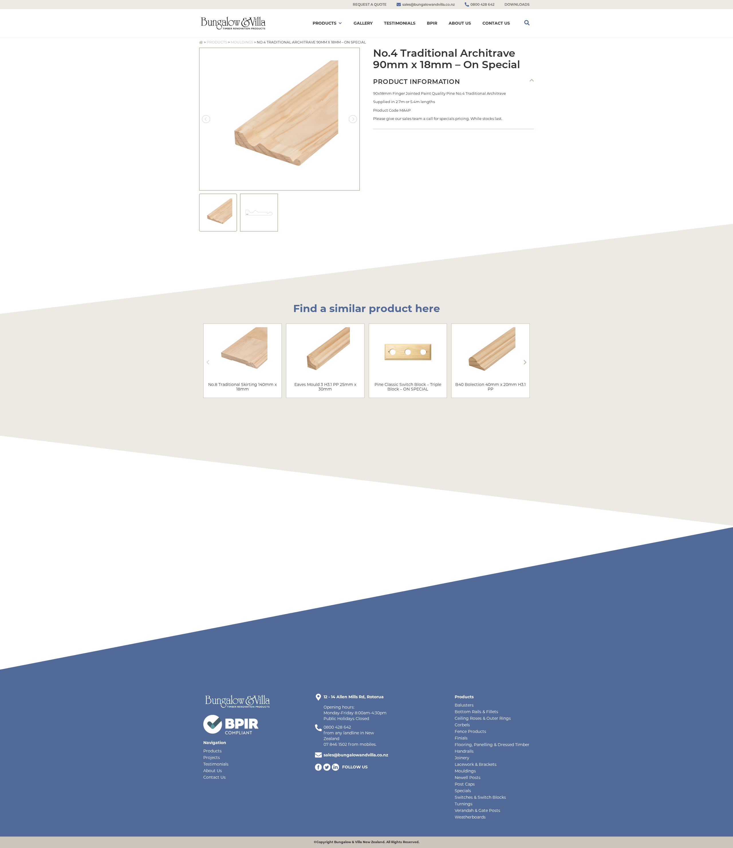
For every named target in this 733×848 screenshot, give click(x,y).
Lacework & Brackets (475, 764)
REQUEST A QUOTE (370, 4)
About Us (212, 770)
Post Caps (465, 784)
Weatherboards (470, 817)
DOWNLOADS (517, 4)
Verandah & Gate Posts (477, 810)
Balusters (464, 705)
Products (217, 42)
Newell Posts (467, 777)
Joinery (462, 757)
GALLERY (363, 23)
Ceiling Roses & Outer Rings (483, 718)
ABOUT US (460, 23)
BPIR (432, 23)
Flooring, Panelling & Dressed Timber (492, 744)
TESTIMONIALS (399, 23)
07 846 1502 (335, 744)
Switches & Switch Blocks (480, 797)
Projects (211, 757)
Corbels (462, 724)
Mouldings (242, 42)
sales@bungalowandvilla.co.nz (356, 755)
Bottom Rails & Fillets (476, 711)
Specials (463, 790)
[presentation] (208, 362)
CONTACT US (496, 23)
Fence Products (470, 731)
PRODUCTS (324, 23)
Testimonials (215, 764)
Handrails (464, 751)
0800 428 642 (337, 727)
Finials (461, 738)
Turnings (463, 803)
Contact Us (214, 777)
